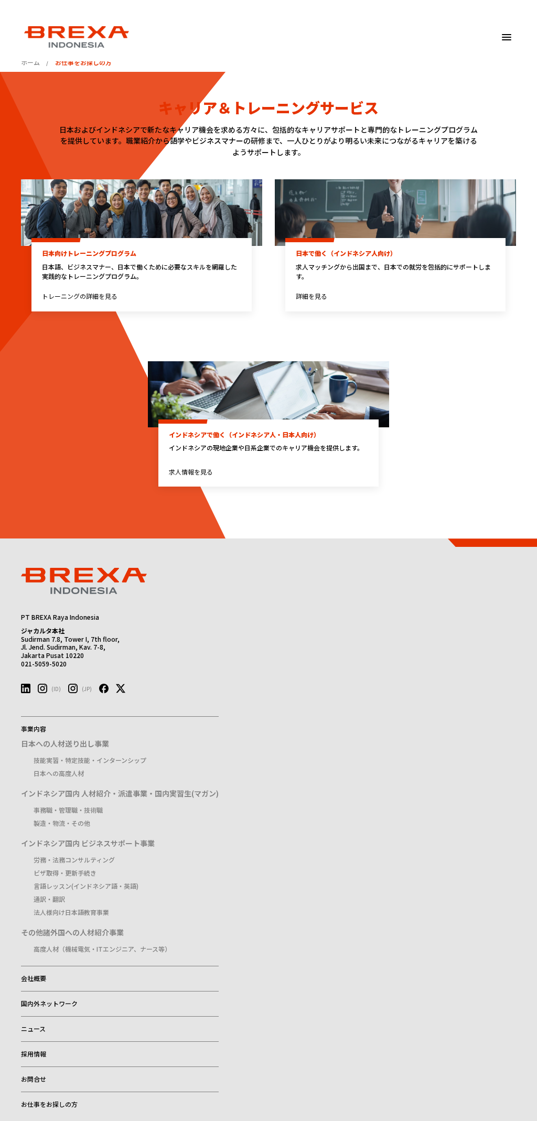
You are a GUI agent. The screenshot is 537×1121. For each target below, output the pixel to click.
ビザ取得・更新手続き (65, 872)
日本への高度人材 (59, 773)
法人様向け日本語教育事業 (71, 912)
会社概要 (33, 978)
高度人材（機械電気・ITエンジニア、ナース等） (102, 948)
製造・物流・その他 (62, 822)
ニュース (33, 1028)
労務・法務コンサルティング (74, 859)
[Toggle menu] (506, 37)
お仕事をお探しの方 (49, 1104)
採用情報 (33, 1053)
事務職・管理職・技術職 (68, 809)
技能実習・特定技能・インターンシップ (90, 760)
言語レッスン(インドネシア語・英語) (86, 885)
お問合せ (33, 1078)
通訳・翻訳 (49, 898)
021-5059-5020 (44, 663)
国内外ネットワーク (49, 1003)
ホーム (30, 62)
